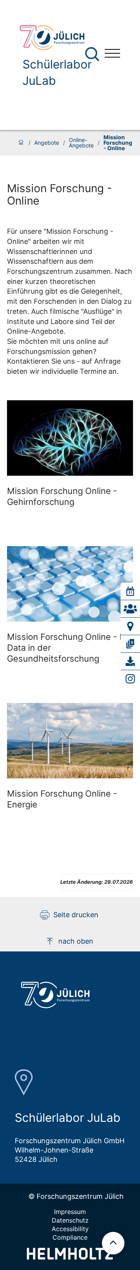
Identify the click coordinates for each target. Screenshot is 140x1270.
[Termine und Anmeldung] (130, 591)
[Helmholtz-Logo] (70, 1257)
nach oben (75, 941)
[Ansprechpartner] (130, 608)
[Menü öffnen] (112, 54)
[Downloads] (130, 661)
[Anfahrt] (130, 626)
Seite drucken (75, 915)
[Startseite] (21, 143)
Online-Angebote (81, 142)
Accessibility (70, 1229)
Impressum (70, 1212)
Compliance (70, 1237)
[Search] (93, 54)
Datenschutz (70, 1220)
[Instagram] (130, 678)
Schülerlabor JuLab (57, 72)
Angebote (46, 142)
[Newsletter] (130, 643)
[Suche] (92, 54)
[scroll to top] (113, 1243)
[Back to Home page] (56, 37)
